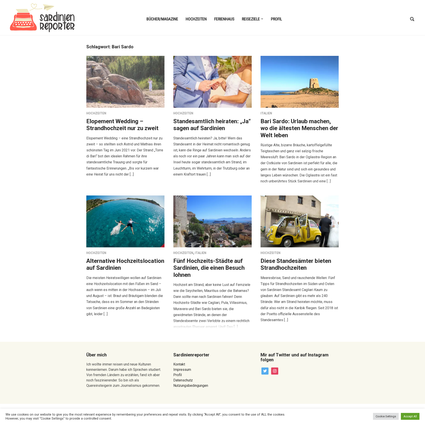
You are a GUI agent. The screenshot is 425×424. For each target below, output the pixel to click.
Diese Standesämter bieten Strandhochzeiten (296, 264)
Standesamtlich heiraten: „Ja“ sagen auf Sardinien (212, 124)
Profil (276, 19)
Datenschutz (183, 380)
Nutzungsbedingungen (190, 385)
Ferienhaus (224, 19)
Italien (266, 113)
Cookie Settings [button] (386, 416)
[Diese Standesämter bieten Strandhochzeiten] (300, 221)
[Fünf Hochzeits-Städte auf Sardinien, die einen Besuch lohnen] (212, 221)
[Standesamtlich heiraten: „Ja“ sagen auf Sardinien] (212, 81)
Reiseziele (251, 19)
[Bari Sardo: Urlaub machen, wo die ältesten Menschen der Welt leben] (300, 81)
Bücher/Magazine (162, 19)
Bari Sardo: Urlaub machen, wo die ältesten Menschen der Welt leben (299, 128)
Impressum (182, 369)
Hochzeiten (196, 19)
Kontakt (179, 364)
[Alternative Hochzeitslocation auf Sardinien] (125, 221)
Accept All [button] (410, 416)
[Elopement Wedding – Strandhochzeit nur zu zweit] (125, 81)
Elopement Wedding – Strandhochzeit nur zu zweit (122, 124)
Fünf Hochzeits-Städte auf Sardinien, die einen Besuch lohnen (209, 268)
